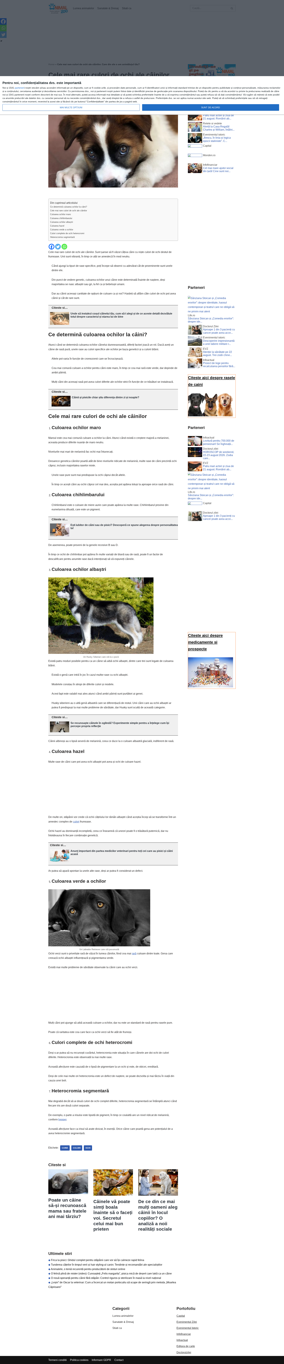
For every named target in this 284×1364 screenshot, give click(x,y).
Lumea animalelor (122, 1315)
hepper (62, 1119)
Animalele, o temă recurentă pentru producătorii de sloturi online (88, 1269)
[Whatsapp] (64, 247)
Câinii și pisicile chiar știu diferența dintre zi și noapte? (105, 397)
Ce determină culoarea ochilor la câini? (68, 207)
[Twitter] (58, 247)
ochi (87, 1148)
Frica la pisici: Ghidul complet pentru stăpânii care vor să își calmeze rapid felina (97, 1260)
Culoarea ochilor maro (60, 214)
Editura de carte (186, 1346)
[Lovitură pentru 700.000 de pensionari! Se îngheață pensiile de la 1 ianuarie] (195, 441)
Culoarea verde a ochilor (61, 229)
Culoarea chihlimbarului (61, 218)
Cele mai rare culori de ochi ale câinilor (68, 210)
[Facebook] (51, 247)
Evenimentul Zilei (187, 1322)
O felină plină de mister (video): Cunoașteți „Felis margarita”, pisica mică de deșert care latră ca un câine (111, 1273)
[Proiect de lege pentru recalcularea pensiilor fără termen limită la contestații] (195, 364)
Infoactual (182, 1340)
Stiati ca (117, 1328)
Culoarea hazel (57, 226)
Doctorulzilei (184, 1352)
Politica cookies (79, 1360)
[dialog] (142, 95)
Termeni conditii (57, 1360)
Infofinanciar (184, 1334)
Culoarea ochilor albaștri (61, 222)
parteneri (19, 88)
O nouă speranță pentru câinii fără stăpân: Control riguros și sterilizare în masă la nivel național (106, 1278)
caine (65, 1148)
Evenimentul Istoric (188, 1328)
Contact (118, 1360)
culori (76, 821)
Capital (181, 1315)
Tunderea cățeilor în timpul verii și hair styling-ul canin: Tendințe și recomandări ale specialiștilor (106, 1264)
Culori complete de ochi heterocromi (67, 233)
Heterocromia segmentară (62, 237)
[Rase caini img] (210, 415)
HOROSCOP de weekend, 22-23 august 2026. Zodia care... (218, 455)
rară (134, 953)
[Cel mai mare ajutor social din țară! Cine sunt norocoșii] (195, 168)
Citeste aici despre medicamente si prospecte (205, 642)
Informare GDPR (101, 1360)
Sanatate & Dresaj (123, 1322)
